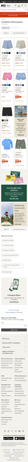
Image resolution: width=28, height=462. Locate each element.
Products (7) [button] (5, 27)
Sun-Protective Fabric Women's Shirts (12, 266)
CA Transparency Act (19, 456)
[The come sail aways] (17, 53)
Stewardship (18, 413)
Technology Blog (19, 411)
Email (2, 322)
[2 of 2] (7, 82)
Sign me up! (14, 330)
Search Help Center (6, 419)
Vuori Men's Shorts (8, 245)
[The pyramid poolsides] (3, 85)
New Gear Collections (7, 391)
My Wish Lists (5, 365)
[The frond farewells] (16, 85)
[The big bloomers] (5, 53)
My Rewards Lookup (6, 363)
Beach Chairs (7, 260)
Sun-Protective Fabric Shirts (11, 255)
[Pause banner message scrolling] (26, 14)
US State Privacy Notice (18, 452)
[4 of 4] (8, 50)
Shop (8, 5)
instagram (5, 431)
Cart (22, 5)
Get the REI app (14, 302)
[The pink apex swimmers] (18, 85)
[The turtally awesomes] (7, 53)
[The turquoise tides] (7, 85)
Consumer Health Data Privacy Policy (14, 454)
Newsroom (18, 408)
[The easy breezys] (20, 53)
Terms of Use (6, 449)
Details (22, 319)
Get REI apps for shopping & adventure (14, 435)
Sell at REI (3, 406)
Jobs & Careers (5, 402)
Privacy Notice (7, 452)
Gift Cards (4, 380)
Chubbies (3, 18)
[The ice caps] (7, 120)
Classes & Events (19, 391)
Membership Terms (14, 457)
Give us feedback (10, 312)
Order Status (18, 361)
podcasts (23, 431)
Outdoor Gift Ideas (6, 378)
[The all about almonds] (5, 120)
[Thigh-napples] (5, 85)
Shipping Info (18, 371)
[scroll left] (15, 53)
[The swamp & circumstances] (23, 85)
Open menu (25, 5)
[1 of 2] (20, 82)
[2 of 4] (20, 50)
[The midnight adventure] (3, 120)
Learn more (18, 224)
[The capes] (9, 53)
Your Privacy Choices (19, 449)
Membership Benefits (7, 367)
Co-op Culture (5, 404)
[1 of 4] (6, 50)
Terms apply (14, 196)
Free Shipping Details (20, 380)
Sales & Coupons (19, 378)
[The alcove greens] (24, 53)
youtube (19, 431)
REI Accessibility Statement (14, 459)
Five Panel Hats (8, 272)
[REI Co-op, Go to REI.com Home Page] (3, 5)
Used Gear (4, 393)
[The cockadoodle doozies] (9, 85)
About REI (17, 402)
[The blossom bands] (22, 53)
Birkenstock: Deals (8, 240)
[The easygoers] (3, 53)
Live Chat (3, 424)
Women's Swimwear (9, 250)
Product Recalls (7, 456)
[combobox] (14, 9)
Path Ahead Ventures (20, 395)
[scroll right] (26, 53)
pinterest (16, 431)
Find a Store (4, 422)
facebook (12, 431)
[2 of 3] (7, 150)
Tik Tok (8, 431)
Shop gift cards (14, 198)
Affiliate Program (5, 409)
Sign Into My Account (7, 361)
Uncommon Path (19, 393)
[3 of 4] (7, 50)
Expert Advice (15, 27)
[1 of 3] (6, 150)
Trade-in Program (6, 395)
